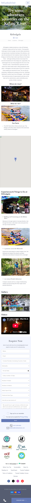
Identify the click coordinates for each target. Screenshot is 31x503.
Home (9, 40)
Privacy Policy (24, 417)
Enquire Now (20, 500)
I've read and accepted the (17, 417)
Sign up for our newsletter (17, 413)
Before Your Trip (7, 467)
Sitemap (15, 476)
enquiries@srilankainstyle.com (17, 428)
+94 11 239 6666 (17, 425)
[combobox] (15, 366)
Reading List (5, 470)
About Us (25, 467)
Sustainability (17, 467)
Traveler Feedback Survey (21, 473)
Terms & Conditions (7, 473)
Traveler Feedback (24, 470)
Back (16, 38)
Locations (14, 40)
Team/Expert (14, 470)
